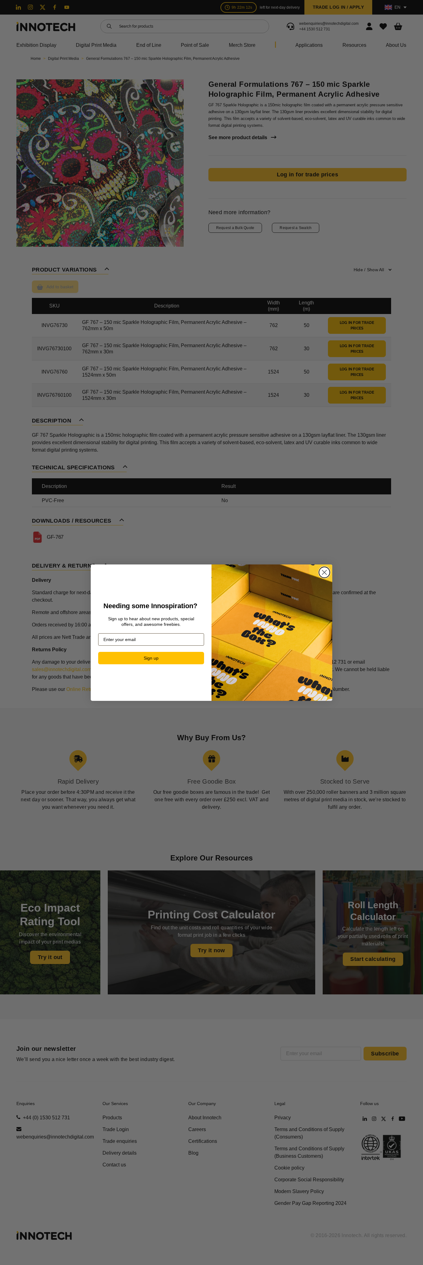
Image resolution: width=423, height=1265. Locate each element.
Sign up (151, 658)
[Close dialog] (324, 572)
